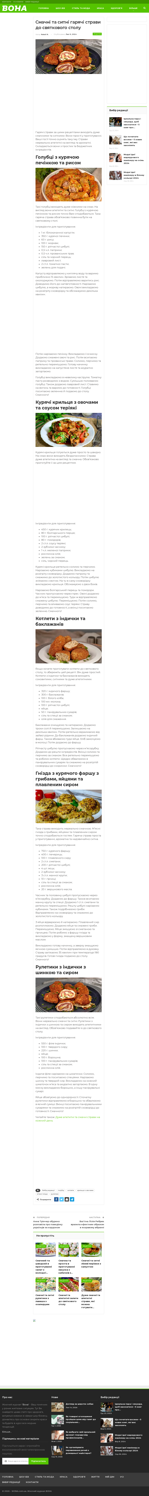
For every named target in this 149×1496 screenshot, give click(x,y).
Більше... (6, 1431)
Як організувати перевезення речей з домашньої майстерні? (78, 1450)
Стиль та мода (81, 8)
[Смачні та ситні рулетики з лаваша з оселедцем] (46, 1284)
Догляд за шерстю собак (79, 1404)
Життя (95, 1477)
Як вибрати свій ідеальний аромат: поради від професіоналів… (80, 1435)
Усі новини (18, 2)
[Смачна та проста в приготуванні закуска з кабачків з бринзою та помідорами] (68, 1250)
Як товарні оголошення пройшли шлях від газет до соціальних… (81, 1419)
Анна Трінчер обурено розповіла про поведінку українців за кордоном (48, 1224)
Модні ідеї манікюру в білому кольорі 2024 (134, 175)
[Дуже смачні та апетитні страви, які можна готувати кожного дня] (91, 1284)
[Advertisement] (69, 103)
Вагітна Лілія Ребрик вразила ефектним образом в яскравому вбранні (87, 1224)
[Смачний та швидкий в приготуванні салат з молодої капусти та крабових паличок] (46, 1250)
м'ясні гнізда (42, 1194)
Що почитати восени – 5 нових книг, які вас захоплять (128, 1422)
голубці (61, 1190)
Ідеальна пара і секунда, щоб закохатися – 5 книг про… (128, 1407)
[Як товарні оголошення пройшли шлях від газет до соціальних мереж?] (57, 1419)
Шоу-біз (60, 8)
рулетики (54, 1194)
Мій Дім (109, 1477)
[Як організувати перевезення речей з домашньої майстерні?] (57, 1450)
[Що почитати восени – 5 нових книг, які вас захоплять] (115, 139)
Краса (100, 8)
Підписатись (38, 1461)
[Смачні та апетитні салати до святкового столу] (68, 1284)
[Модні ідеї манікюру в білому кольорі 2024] (115, 175)
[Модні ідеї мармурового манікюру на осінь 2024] (115, 157)
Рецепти (97, 34)
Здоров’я (116, 8)
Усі (122, 1477)
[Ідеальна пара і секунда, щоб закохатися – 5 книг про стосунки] (115, 122)
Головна (43, 8)
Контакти (6, 2)
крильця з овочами (85, 1190)
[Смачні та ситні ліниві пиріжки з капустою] (91, 1250)
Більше (133, 8)
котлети (71, 1190)
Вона (25, 1404)
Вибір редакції (32, 2)
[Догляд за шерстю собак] (57, 1407)
